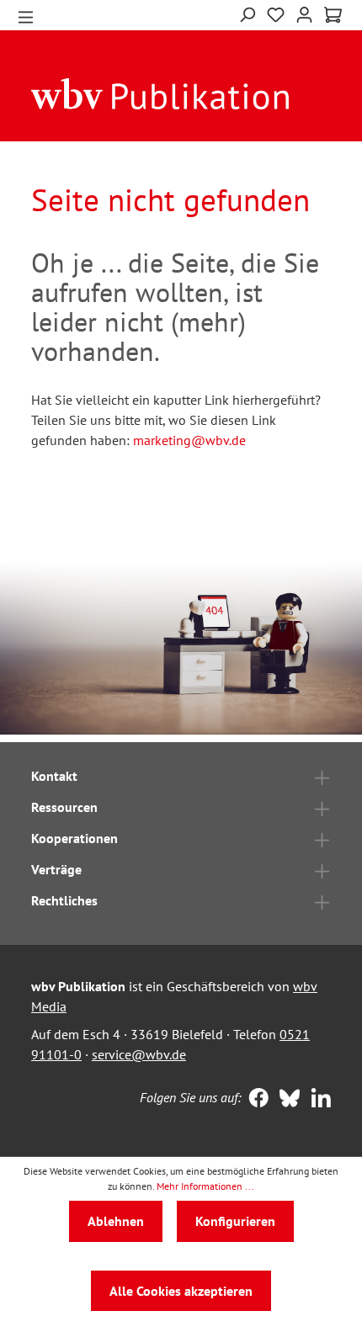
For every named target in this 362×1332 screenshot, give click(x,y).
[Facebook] (255, 1099)
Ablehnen (116, 1221)
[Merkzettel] (275, 13)
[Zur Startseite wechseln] (160, 92)
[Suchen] (247, 13)
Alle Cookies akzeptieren (181, 1290)
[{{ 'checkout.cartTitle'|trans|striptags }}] (333, 15)
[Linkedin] (317, 1099)
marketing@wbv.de (189, 440)
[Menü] (25, 16)
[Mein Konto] (304, 13)
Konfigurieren (235, 1221)
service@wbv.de (139, 1054)
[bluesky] (286, 1099)
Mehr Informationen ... (205, 1186)
